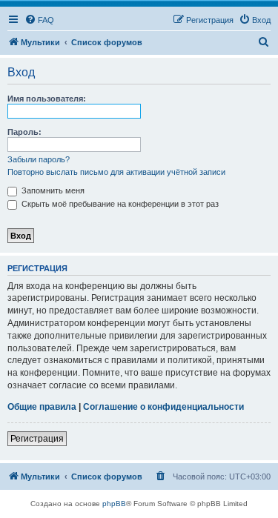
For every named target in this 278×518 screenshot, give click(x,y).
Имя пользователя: (46, 98)
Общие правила (41, 407)
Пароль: (24, 131)
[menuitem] (39, 20)
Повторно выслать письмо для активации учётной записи (116, 171)
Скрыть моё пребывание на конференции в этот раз (119, 203)
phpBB (114, 503)
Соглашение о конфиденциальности (163, 407)
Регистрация (37, 439)
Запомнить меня (52, 190)
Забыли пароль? (38, 159)
